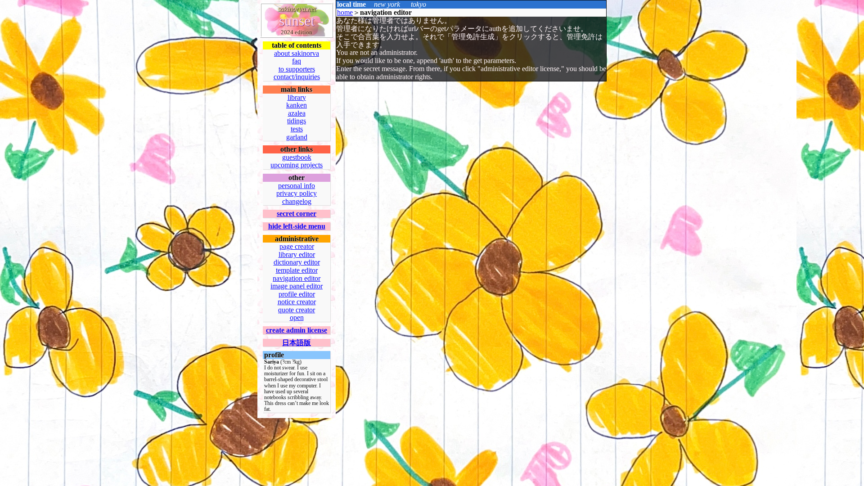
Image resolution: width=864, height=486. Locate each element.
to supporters (297, 69)
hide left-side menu (296, 226)
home (345, 12)
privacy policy (296, 193)
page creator (296, 246)
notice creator (297, 302)
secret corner (296, 213)
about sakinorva (296, 53)
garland (296, 137)
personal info (296, 185)
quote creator (296, 310)
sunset (297, 21)
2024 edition (296, 32)
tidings (296, 121)
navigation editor (296, 278)
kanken (296, 105)
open (297, 317)
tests (297, 129)
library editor (297, 254)
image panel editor (296, 286)
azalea (297, 113)
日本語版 (296, 342)
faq (296, 61)
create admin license (296, 330)
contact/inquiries (297, 77)
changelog (296, 201)
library (297, 97)
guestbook (296, 157)
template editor (297, 270)
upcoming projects (296, 165)
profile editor (297, 294)
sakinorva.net (297, 9)
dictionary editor (297, 262)
